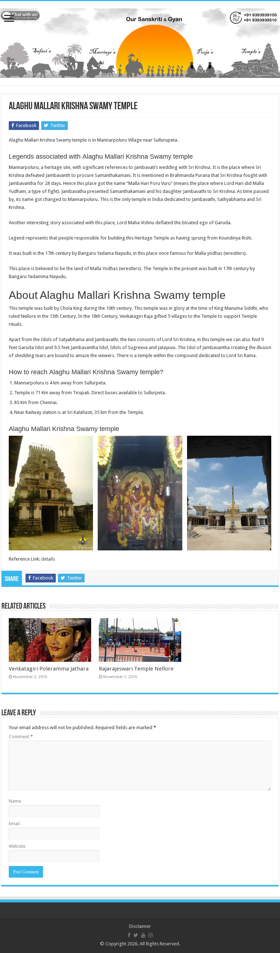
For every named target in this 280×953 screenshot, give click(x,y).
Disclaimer (140, 926)
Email (14, 823)
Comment (21, 736)
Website (17, 846)
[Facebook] (129, 935)
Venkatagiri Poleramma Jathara (49, 668)
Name (15, 801)
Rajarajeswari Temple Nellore (136, 668)
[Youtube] (143, 935)
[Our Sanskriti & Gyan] (140, 42)
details (48, 559)
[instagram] (150, 935)
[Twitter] (136, 935)
